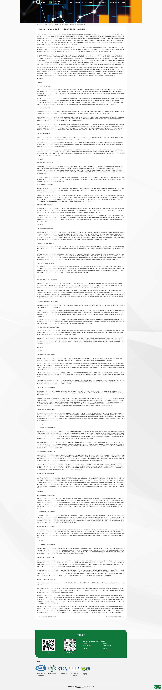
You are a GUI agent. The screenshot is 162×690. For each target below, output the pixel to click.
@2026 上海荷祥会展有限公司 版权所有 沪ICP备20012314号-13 (81, 686)
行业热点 (51, 24)
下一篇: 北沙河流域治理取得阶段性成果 (114, 617)
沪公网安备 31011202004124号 (81, 687)
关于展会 (84, 2)
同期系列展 (77, 2)
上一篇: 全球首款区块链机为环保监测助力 (46, 617)
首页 (71, 2)
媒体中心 (124, 2)
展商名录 (104, 2)
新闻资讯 (46, 24)
